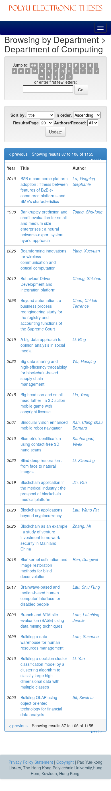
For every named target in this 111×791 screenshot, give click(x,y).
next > (96, 160)
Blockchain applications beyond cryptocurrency (41, 512)
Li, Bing (79, 339)
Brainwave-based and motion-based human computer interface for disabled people (40, 595)
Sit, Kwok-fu (83, 697)
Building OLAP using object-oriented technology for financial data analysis (41, 706)
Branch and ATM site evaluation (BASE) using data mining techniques (42, 620)
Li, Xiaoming (84, 460)
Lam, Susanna (86, 636)
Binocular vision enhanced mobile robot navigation (44, 425)
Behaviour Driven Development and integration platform (38, 284)
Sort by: (18, 115)
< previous (18, 154)
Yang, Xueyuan (86, 251)
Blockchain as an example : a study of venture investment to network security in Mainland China (43, 537)
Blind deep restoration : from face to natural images (41, 465)
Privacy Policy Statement (31, 762)
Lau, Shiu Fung (86, 587)
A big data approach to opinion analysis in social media (42, 345)
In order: (64, 115)
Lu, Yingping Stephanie (84, 181)
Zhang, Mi (82, 526)
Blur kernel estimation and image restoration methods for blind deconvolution (43, 567)
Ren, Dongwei (85, 559)
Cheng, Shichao (87, 278)
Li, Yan (79, 658)
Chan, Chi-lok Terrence (85, 303)
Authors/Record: (70, 123)
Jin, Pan (80, 482)
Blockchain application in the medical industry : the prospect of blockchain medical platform (43, 490)
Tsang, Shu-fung (87, 212)
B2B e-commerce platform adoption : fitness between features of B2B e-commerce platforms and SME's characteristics (44, 190)
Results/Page (26, 123)
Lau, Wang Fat (86, 510)
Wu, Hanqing (84, 361)
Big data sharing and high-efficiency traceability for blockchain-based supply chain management (43, 372)
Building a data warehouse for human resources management (41, 642)
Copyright (65, 762)
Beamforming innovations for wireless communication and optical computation (43, 259)
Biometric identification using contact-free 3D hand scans (40, 444)
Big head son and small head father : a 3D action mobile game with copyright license (42, 403)
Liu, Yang (81, 394)
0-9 (33, 65)
